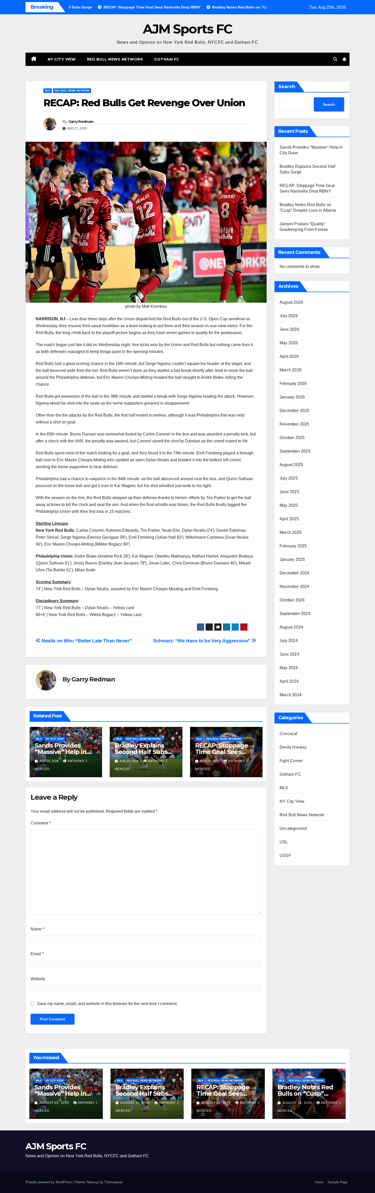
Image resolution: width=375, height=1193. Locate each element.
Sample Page (337, 1182)
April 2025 (289, 519)
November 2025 (294, 424)
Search (286, 86)
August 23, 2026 (135, 1103)
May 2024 (289, 668)
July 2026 (289, 316)
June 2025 (289, 492)
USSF (285, 855)
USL (284, 842)
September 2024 (295, 613)
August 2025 (291, 465)
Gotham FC (166, 59)
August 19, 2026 (216, 1103)
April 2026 (289, 356)
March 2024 (291, 695)
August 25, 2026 (54, 1103)
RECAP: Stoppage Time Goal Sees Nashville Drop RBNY (227, 1093)
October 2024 (292, 600)
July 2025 (289, 478)
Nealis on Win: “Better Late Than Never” (86, 640)
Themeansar (113, 1182)
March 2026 (291, 370)
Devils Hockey (293, 747)
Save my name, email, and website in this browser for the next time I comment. (107, 1003)
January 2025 (292, 559)
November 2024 (294, 586)
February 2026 (293, 383)
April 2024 (289, 681)
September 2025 (295, 451)
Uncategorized (293, 828)
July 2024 (289, 641)
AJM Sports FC (187, 29)
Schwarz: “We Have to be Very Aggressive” (202, 640)
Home (319, 1182)
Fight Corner (291, 761)
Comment (41, 823)
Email (37, 954)
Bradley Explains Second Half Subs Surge (141, 752)
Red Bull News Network (115, 59)
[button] (335, 59)
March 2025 (291, 532)
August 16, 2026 (297, 1103)
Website (38, 979)
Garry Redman (81, 121)
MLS (47, 90)
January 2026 (292, 397)
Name (37, 929)
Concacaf (288, 733)
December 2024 (294, 573)
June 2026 (289, 329)
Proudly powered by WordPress (49, 1182)
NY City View (62, 59)
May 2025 (289, 505)
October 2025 (292, 437)
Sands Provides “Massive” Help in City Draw (60, 752)
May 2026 (289, 343)
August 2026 (291, 302)
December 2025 (294, 410)
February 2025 (293, 546)
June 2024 (289, 654)
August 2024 (291, 627)
